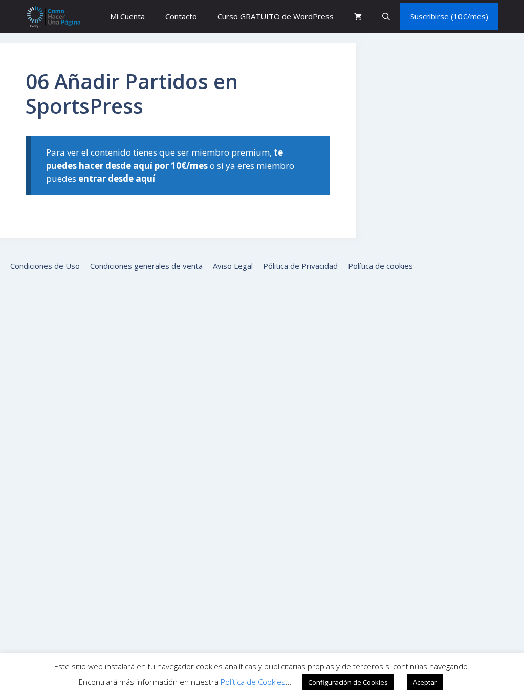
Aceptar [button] (425, 682)
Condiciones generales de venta (146, 265)
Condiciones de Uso (45, 265)
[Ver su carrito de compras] (358, 16)
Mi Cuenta (127, 16)
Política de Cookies (253, 681)
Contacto (181, 16)
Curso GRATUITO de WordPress (275, 16)
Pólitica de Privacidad (300, 265)
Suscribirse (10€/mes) (449, 16)
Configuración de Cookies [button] (348, 682)
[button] (386, 16)
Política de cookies (380, 265)
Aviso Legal (233, 265)
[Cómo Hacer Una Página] (53, 16)
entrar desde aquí (116, 178)
